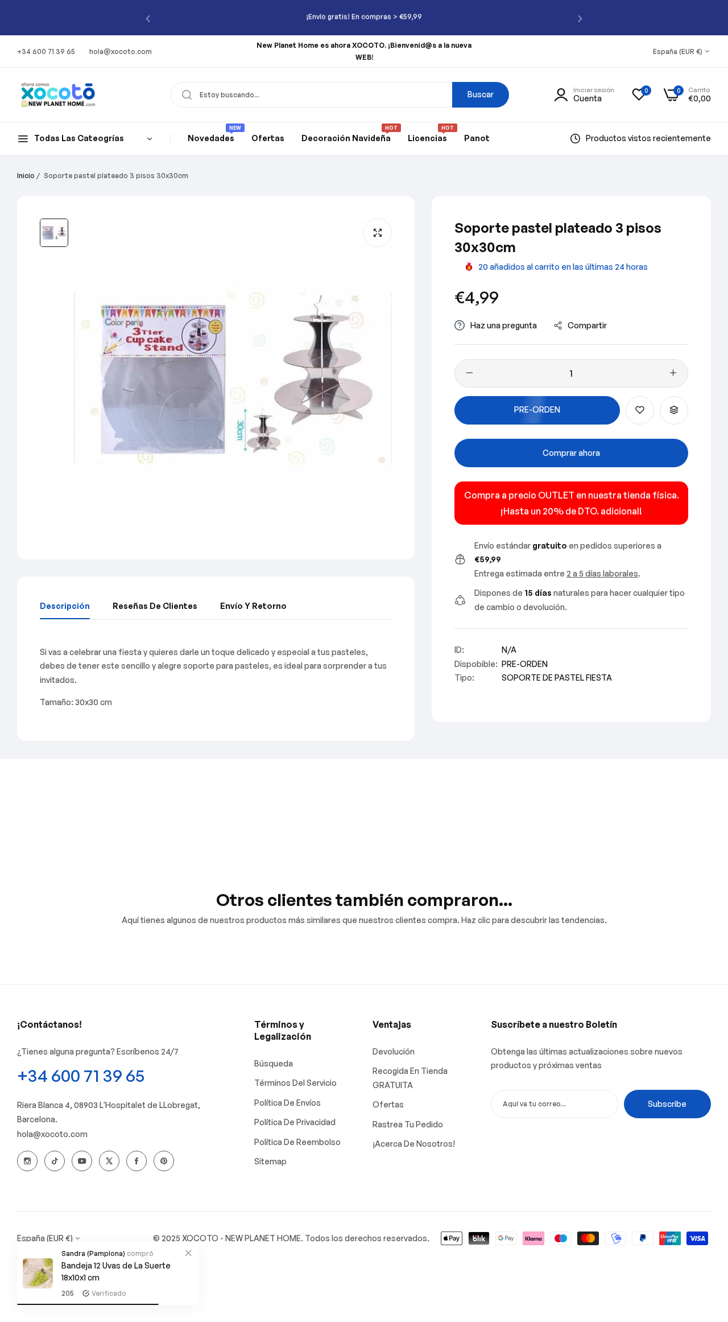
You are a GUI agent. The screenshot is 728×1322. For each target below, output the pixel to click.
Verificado (109, 1293)
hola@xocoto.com (52, 1134)
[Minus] (469, 372)
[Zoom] (377, 233)
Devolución (394, 1051)
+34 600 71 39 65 (80, 1075)
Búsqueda (273, 1063)
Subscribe (667, 1104)
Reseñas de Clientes (155, 606)
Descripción (65, 606)
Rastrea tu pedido (408, 1124)
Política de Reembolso (297, 1142)
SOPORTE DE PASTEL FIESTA (557, 677)
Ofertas (388, 1104)
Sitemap (270, 1161)
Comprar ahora (571, 453)
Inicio (26, 175)
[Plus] (673, 372)
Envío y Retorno (253, 606)
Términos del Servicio (295, 1083)
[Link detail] (27, 1161)
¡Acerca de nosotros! (414, 1143)
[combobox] (340, 95)
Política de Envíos (287, 1102)
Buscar (481, 94)
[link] (188, 1252)
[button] (147, 18)
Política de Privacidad (295, 1122)
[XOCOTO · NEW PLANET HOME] (58, 94)
